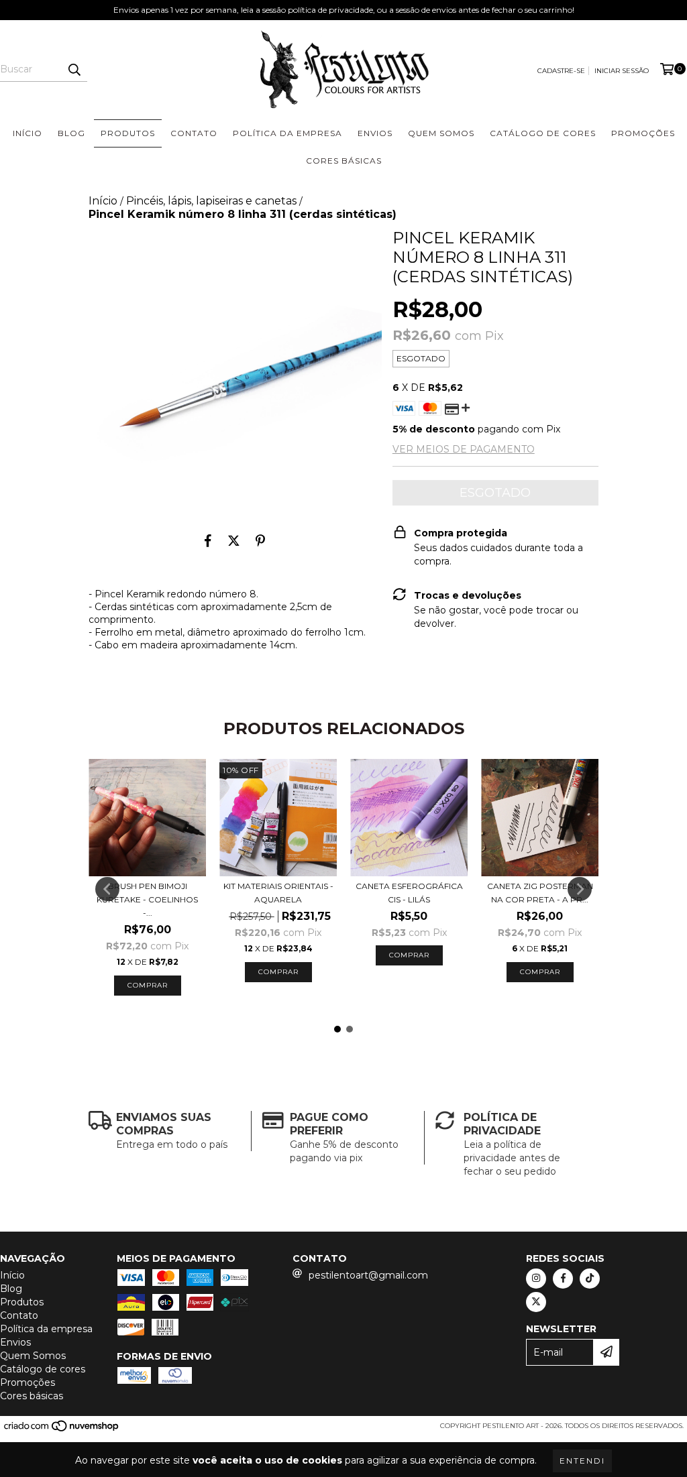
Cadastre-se (561, 70)
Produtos (128, 133)
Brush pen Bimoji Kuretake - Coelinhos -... (147, 899)
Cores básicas (344, 161)
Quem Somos (441, 133)
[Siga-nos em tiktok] (590, 1278)
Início (27, 133)
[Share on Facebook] (208, 541)
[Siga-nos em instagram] (536, 1278)
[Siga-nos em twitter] (536, 1302)
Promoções (643, 133)
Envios (375, 133)
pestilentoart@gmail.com (368, 1275)
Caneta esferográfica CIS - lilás (409, 892)
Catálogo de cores (543, 133)
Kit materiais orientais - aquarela (278, 892)
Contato (193, 133)
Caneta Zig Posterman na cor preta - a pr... (540, 892)
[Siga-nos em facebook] (563, 1278)
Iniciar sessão (621, 70)
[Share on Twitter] (233, 541)
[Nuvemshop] (62, 1429)
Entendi (582, 1461)
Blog (71, 133)
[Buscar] (73, 70)
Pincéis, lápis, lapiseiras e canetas (211, 200)
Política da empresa (287, 133)
